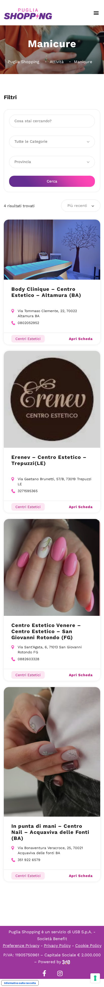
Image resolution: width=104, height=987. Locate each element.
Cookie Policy (88, 945)
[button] (96, 13)
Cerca (52, 181)
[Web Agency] (66, 961)
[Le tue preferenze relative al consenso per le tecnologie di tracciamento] (95, 978)
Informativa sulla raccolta (20, 982)
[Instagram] (60, 973)
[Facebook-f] (44, 973)
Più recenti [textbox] (77, 205)
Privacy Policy (57, 945)
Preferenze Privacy (21, 945)
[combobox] (80, 206)
